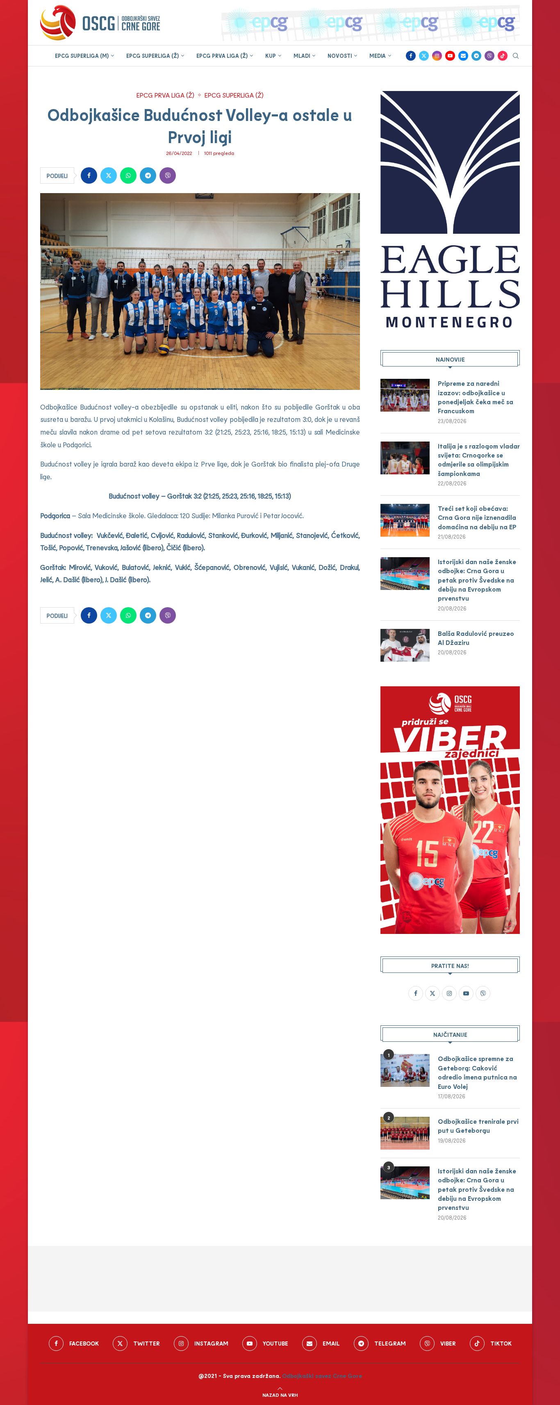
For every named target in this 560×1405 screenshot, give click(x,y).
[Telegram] (476, 56)
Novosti (340, 55)
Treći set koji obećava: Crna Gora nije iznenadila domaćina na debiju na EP (477, 517)
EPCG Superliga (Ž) (152, 55)
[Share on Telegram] (148, 175)
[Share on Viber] (167, 175)
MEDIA (377, 55)
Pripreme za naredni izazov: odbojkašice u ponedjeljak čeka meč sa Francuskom (475, 396)
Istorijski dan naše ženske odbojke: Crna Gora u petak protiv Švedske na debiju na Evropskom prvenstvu (477, 580)
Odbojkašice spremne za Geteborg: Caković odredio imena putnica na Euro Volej (477, 1072)
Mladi (302, 55)
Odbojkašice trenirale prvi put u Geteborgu (478, 1125)
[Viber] (489, 56)
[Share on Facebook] (89, 175)
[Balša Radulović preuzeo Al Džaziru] (405, 645)
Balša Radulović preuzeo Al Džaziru (476, 637)
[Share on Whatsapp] (128, 175)
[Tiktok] (503, 56)
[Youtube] (450, 56)
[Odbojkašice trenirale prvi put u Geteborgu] (405, 1133)
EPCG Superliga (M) (82, 55)
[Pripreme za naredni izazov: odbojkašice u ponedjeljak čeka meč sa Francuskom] (405, 395)
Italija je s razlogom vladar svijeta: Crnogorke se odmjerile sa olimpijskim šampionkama (478, 459)
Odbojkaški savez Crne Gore (322, 1375)
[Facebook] (411, 56)
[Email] (463, 56)
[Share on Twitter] (108, 175)
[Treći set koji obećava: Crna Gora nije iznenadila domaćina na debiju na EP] (405, 520)
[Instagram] (437, 56)
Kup (270, 55)
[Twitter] (424, 56)
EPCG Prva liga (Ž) (222, 55)
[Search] (516, 56)
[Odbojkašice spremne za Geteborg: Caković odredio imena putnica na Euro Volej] (405, 1070)
